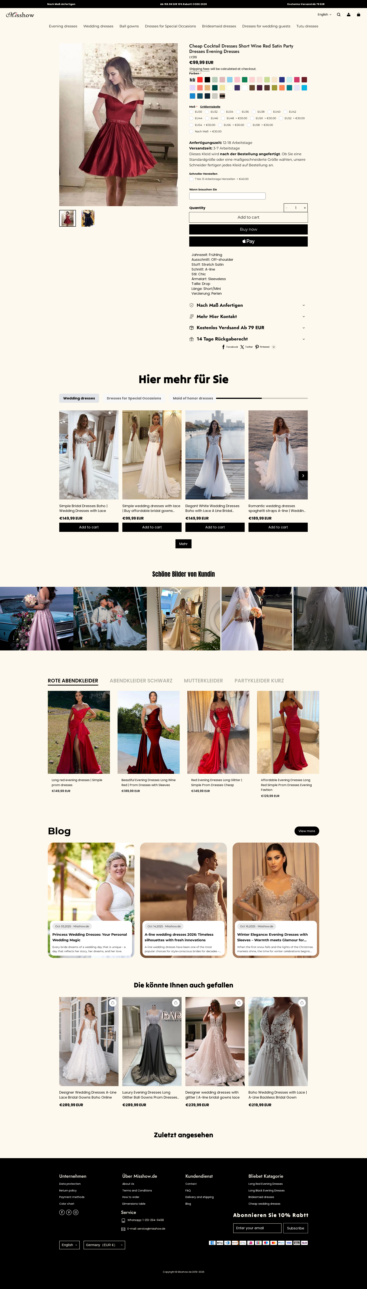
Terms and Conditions (137, 1190)
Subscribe (295, 1228)
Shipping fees (199, 69)
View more (307, 831)
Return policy (68, 1190)
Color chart (66, 1204)
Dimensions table (133, 1204)
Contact (191, 1184)
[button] (338, 14)
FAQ (188, 1190)
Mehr (183, 543)
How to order (130, 1197)
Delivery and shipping (199, 1197)
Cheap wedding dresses (264, 1204)
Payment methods (71, 1197)
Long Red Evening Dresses (265, 1184)
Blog (188, 1204)
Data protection (70, 1184)
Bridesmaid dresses (261, 1197)
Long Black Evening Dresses (266, 1190)
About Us (128, 1184)
